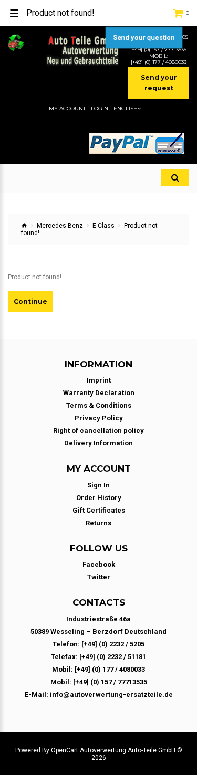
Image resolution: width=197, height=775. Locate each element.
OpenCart (64, 750)
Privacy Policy (99, 418)
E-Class (103, 225)
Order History (98, 498)
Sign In (98, 485)
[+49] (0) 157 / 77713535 (158, 50)
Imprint (99, 380)
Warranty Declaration (98, 393)
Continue (30, 301)
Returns (98, 523)
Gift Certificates (98, 510)
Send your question (143, 37)
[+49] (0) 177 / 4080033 (158, 62)
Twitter (98, 577)
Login (99, 108)
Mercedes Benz (60, 225)
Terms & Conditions (98, 405)
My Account (67, 108)
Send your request (159, 82)
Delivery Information (98, 443)
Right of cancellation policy (98, 430)
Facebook (98, 564)
